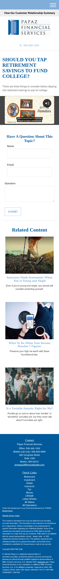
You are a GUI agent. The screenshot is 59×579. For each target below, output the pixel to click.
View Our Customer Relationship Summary (29, 13)
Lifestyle (29, 495)
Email (10, 164)
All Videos (29, 502)
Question (10, 183)
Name (10, 146)
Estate (29, 483)
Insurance (29, 486)
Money (29, 492)
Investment (29, 479)
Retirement (29, 476)
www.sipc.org (43, 562)
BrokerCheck (7, 510)
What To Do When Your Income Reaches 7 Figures (29, 344)
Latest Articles (29, 498)
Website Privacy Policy (11, 515)
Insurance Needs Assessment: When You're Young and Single (29, 279)
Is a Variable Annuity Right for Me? (29, 408)
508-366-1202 (31, 45)
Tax (29, 489)
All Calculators (29, 505)
